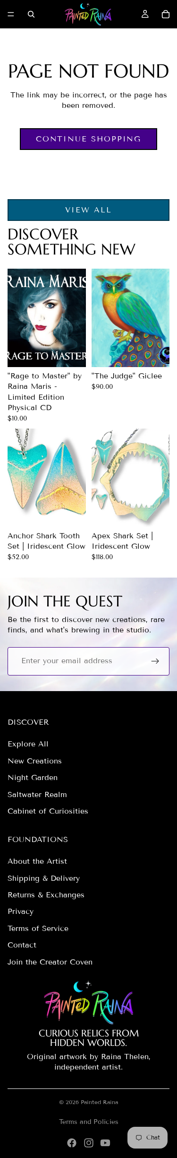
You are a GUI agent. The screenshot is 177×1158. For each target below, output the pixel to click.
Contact (22, 944)
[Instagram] (88, 1143)
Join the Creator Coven (50, 961)
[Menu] (11, 14)
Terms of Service (38, 928)
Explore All (28, 743)
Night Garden (33, 777)
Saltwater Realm (37, 794)
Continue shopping (89, 138)
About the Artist (37, 861)
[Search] (31, 14)
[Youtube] (105, 1143)
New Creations (35, 760)
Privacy (21, 911)
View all (88, 209)
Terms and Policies (88, 1122)
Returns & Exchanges (46, 894)
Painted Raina (99, 1101)
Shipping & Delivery (44, 878)
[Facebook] (71, 1143)
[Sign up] (155, 661)
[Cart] (165, 14)
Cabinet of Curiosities (48, 811)
